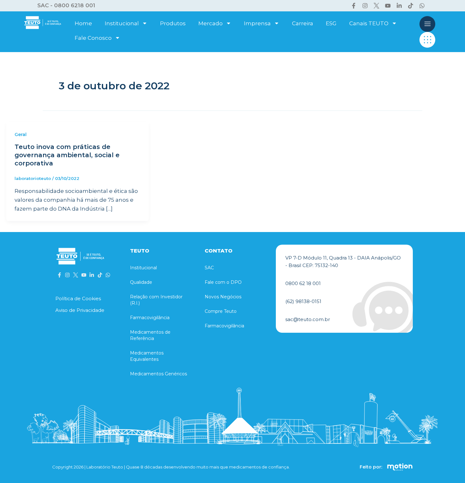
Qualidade (141, 282)
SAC (209, 268)
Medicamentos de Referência (150, 335)
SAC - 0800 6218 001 (66, 5)
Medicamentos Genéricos (158, 374)
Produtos (173, 23)
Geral (21, 134)
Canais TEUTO (368, 23)
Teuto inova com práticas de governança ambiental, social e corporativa (67, 155)
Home (83, 23)
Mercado (210, 23)
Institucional (122, 23)
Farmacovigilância (150, 317)
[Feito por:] (400, 467)
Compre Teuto (221, 311)
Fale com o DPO (223, 282)
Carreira (302, 23)
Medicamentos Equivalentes (147, 356)
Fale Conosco (93, 38)
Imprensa (257, 23)
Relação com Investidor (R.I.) (156, 300)
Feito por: (371, 467)
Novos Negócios (223, 297)
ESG (331, 23)
